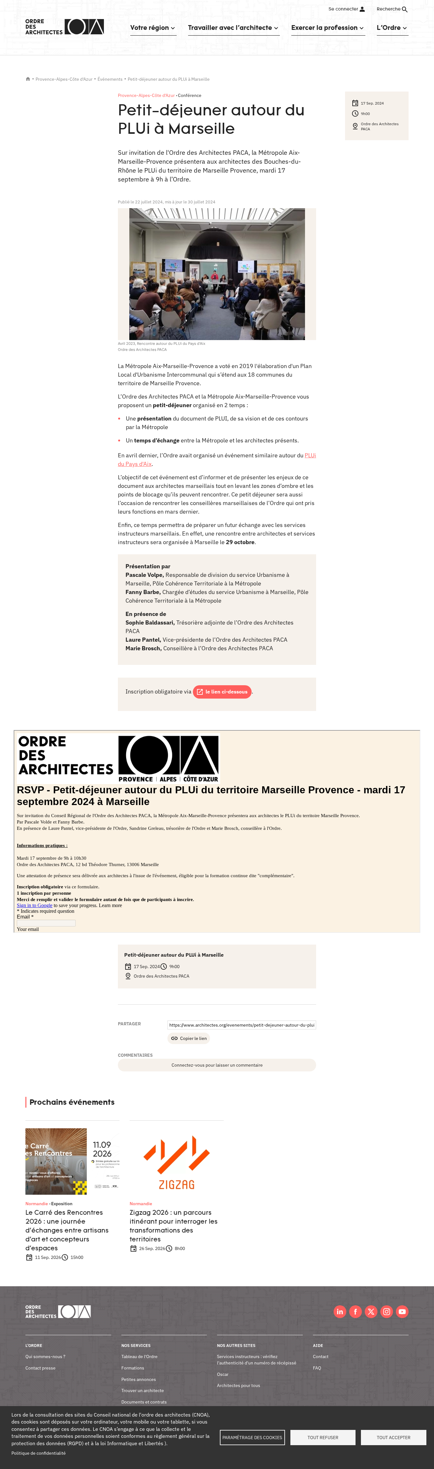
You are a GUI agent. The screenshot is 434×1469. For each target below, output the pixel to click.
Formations (132, 1368)
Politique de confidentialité (38, 1453)
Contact (321, 1356)
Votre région (149, 27)
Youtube (402, 1311)
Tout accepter (393, 1437)
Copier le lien (193, 1038)
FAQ (317, 1368)
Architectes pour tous (238, 1385)
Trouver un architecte (142, 1390)
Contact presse (40, 1368)
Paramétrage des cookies (252, 1437)
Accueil (28, 79)
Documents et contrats (144, 1402)
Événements (110, 79)
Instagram (386, 1311)
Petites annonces (138, 1379)
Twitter (371, 1311)
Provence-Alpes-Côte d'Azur (64, 79)
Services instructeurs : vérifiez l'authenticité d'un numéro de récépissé (256, 1360)
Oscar (222, 1374)
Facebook (355, 1311)
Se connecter (343, 9)
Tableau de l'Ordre (139, 1356)
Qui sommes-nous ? (45, 1356)
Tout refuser (323, 1437)
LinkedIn (340, 1311)
